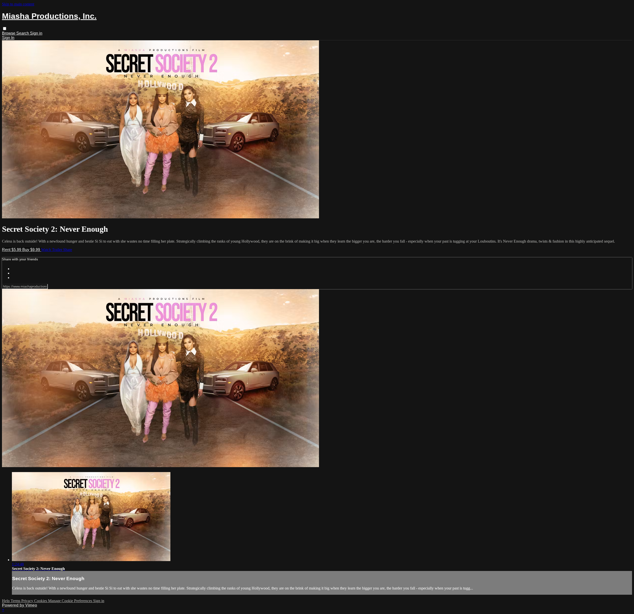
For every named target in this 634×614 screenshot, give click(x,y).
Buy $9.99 (31, 250)
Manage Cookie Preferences (70, 601)
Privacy (27, 601)
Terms (16, 601)
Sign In (8, 38)
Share (67, 250)
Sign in (36, 33)
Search (23, 33)
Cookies (41, 601)
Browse (9, 33)
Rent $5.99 (12, 250)
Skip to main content (18, 4)
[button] (4, 28)
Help (6, 601)
